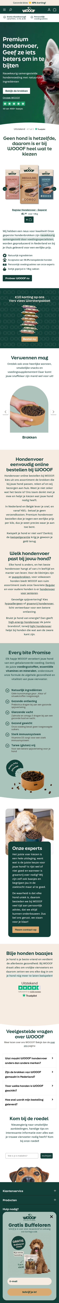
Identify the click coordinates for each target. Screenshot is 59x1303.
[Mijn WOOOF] (49, 9)
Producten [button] (10, 1200)
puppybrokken (21, 577)
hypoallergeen (14, 603)
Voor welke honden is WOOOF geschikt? (24, 1088)
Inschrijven (46, 1155)
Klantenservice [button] (13, 1191)
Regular (50, 585)
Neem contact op (25, 929)
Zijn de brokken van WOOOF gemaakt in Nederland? (23, 1074)
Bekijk (29, 193)
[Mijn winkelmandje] (54, 9)
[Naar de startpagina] (28, 9)
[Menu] (4, 9)
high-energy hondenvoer (24, 622)
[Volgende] (54, 189)
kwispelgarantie (20, 537)
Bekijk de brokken (16, 90)
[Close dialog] (51, 1216)
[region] (29, 412)
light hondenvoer (40, 626)
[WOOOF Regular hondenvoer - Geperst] (29, 184)
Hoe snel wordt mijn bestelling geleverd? (24, 1102)
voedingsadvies (41, 17)
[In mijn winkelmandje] (29, 219)
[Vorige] (5, 189)
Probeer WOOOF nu (17, 278)
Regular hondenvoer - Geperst (29, 209)
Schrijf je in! (29, 1292)
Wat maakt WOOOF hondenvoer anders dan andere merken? (26, 1060)
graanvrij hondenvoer (40, 603)
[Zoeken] (10, 9)
